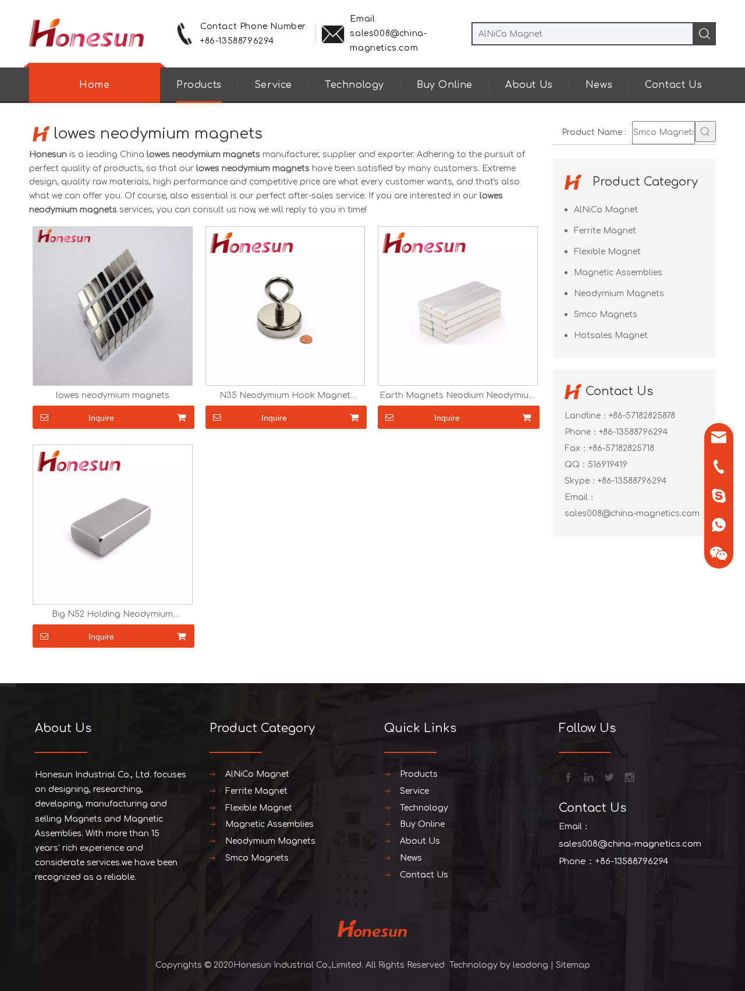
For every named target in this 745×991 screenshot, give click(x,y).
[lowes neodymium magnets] (112, 305)
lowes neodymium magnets (112, 396)
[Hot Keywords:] (705, 131)
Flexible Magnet (607, 251)
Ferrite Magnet (605, 230)
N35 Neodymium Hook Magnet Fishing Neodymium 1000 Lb (284, 396)
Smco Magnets (605, 314)
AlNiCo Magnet (606, 209)
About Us (529, 85)
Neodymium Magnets (619, 293)
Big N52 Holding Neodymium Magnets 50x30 (112, 614)
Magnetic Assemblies (618, 272)
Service (273, 85)
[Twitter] (608, 776)
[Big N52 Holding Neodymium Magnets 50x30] (112, 524)
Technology (354, 85)
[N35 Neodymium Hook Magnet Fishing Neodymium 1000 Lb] (285, 305)
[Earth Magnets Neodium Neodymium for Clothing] (457, 305)
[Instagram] (628, 776)
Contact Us (673, 85)
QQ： (576, 464)
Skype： (581, 481)
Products (199, 85)
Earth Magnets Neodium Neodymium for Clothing (457, 396)
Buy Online (445, 85)
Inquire (101, 417)
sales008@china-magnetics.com (632, 513)
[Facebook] (567, 776)
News (599, 85)
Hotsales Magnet (611, 335)
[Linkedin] (587, 776)
